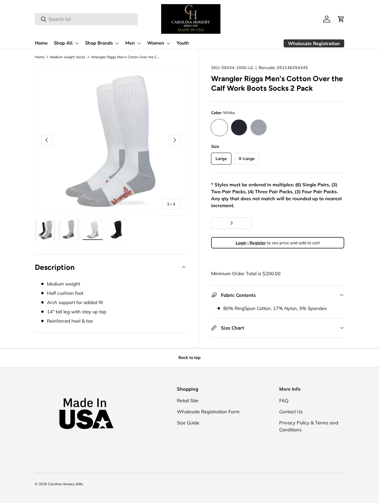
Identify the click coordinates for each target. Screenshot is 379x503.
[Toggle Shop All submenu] (77, 43)
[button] (341, 19)
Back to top (189, 357)
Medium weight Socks (67, 57)
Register (258, 242)
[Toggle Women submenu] (168, 43)
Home (41, 43)
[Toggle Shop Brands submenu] (117, 43)
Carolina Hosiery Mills (65, 484)
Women (155, 43)
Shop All (63, 43)
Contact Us (291, 412)
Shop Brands (99, 43)
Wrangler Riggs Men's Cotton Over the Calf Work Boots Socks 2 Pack (126, 57)
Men (130, 43)
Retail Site (187, 401)
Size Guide (188, 423)
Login (241, 242)
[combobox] (86, 19)
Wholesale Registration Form (208, 412)
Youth (183, 43)
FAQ (284, 401)
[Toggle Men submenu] (139, 43)
